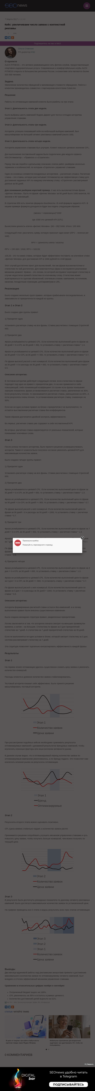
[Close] (82, 538)
